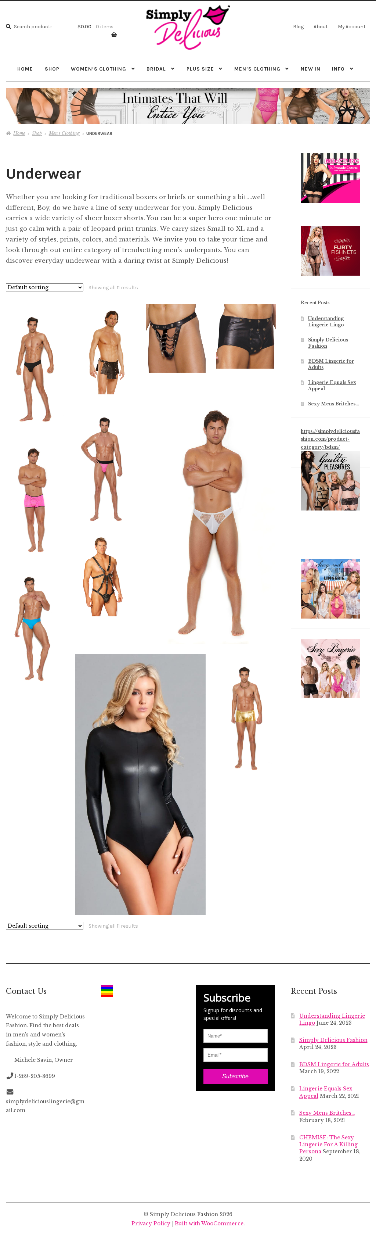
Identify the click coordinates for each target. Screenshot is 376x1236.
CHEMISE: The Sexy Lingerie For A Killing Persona (328, 1145)
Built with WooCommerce (209, 1224)
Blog (298, 26)
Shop (52, 69)
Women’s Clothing (98, 69)
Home (25, 69)
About (321, 26)
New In (311, 69)
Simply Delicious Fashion (333, 1040)
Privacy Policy (150, 1224)
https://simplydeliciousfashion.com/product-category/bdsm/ (330, 439)
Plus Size (200, 69)
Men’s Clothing (257, 69)
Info (338, 69)
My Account (352, 26)
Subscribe (235, 1076)
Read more (176, 338)
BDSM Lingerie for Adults (334, 1064)
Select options (35, 363)
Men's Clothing (64, 133)
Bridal (156, 69)
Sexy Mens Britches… (333, 403)
